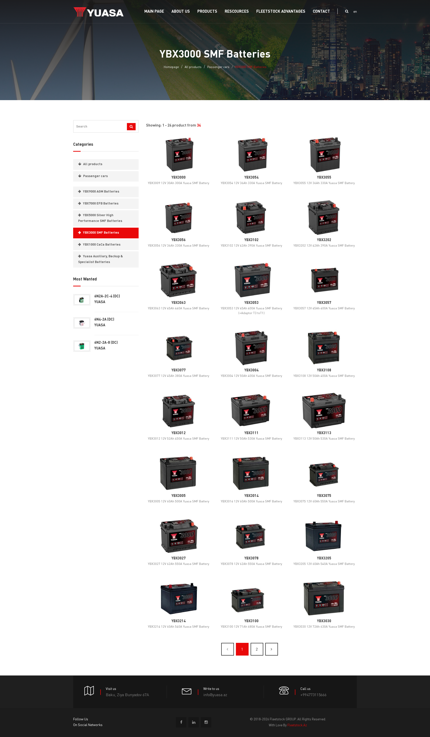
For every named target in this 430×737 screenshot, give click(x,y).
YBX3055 (324, 177)
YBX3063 (178, 303)
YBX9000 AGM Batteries (101, 191)
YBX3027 (178, 558)
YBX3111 (251, 433)
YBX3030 (324, 621)
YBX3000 (178, 177)
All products (193, 67)
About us (180, 12)
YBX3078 (251, 558)
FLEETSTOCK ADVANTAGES (280, 12)
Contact (321, 12)
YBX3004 (251, 370)
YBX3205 (324, 558)
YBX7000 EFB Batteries (100, 203)
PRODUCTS (207, 12)
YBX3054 (251, 177)
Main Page (154, 12)
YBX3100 (251, 621)
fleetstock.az (297, 725)
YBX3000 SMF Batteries (101, 232)
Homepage (171, 67)
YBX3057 (324, 303)
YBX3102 (251, 240)
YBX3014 (251, 496)
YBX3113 (324, 433)
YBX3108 (324, 370)
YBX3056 (178, 240)
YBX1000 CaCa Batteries (101, 244)
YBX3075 (324, 496)
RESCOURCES (237, 12)
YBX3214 (178, 621)
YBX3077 (178, 370)
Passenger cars (218, 67)
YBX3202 (324, 240)
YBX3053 (251, 303)
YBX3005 (178, 496)
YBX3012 (178, 433)
